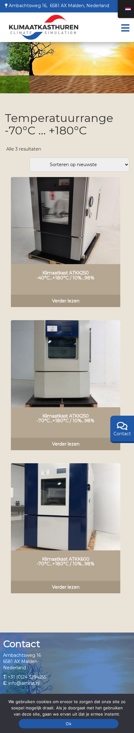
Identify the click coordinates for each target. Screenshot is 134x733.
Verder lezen (65, 301)
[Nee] (79, 713)
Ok (68, 723)
